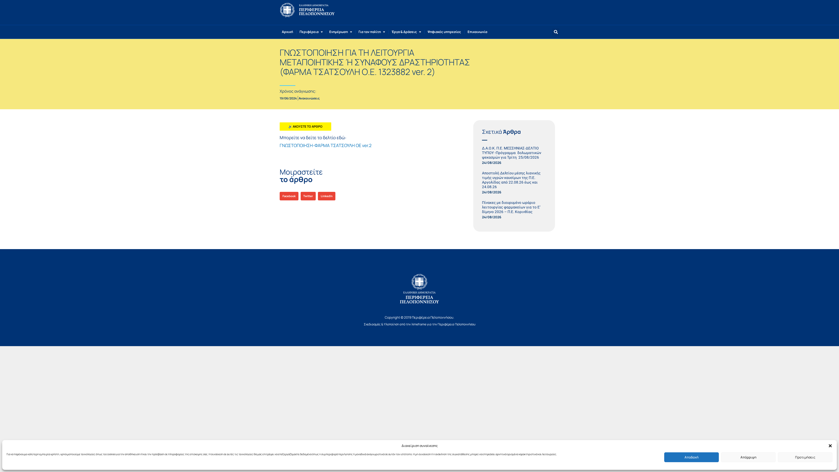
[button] (830, 446)
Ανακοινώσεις (309, 98)
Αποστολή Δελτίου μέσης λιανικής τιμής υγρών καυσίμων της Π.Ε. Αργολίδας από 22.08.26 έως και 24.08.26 (511, 180)
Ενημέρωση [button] (338, 32)
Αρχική (287, 32)
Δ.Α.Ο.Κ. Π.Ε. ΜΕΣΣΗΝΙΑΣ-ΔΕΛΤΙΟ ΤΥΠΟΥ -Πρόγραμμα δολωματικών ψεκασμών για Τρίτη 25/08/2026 (511, 153)
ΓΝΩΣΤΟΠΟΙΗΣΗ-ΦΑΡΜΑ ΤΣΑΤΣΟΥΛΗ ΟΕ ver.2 (325, 145)
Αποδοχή (692, 457)
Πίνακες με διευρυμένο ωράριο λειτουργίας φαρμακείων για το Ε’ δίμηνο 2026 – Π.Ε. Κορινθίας (511, 207)
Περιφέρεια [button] (309, 32)
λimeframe (418, 324)
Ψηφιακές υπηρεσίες (444, 32)
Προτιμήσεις (805, 457)
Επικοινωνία (477, 32)
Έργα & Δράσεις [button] (404, 32)
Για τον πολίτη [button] (370, 32)
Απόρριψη (748, 457)
